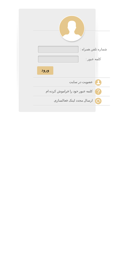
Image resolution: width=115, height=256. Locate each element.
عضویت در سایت (81, 82)
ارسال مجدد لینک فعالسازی (73, 100)
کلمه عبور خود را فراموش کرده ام (69, 91)
